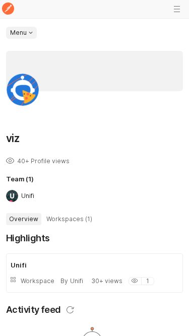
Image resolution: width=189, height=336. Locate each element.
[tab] (23, 219)
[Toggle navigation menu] (177, 9)
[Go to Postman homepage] (8, 9)
